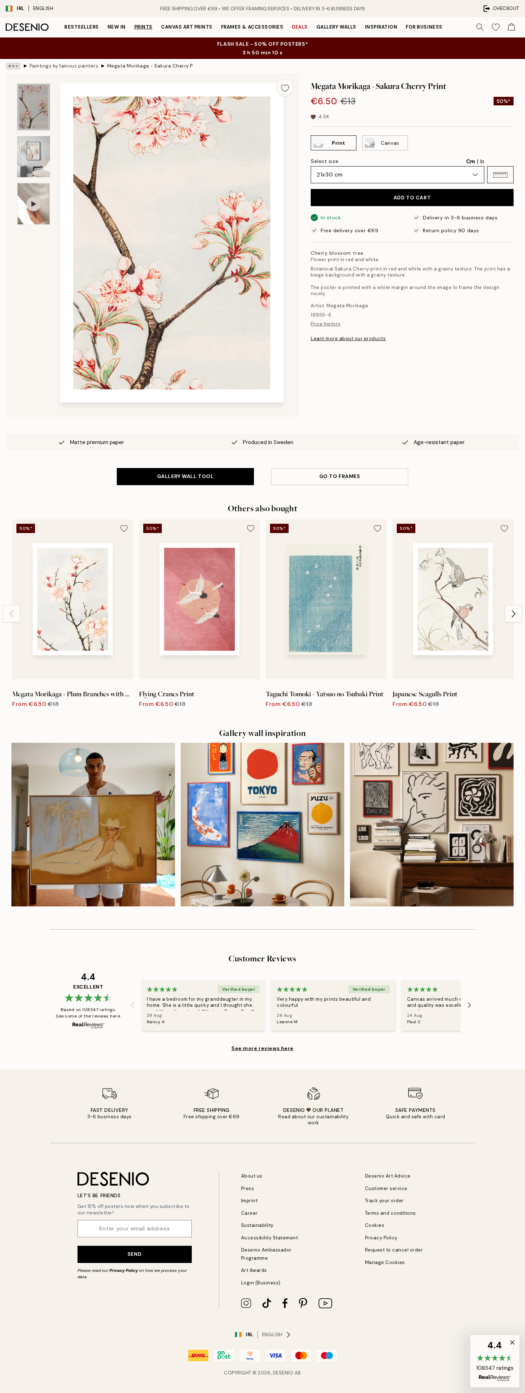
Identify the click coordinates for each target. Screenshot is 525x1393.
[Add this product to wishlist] (285, 87)
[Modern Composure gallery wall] (432, 824)
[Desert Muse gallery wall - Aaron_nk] (93, 824)
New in (117, 27)
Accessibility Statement (269, 1238)
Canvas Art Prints (186, 27)
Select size (324, 161)
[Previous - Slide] (11, 613)
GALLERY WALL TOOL (185, 476)
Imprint (249, 1201)
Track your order (384, 1201)
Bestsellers (81, 27)
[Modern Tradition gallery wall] (262, 824)
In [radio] (482, 161)
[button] (500, 174)
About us (251, 1176)
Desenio (283, 1373)
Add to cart (412, 197)
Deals (300, 27)
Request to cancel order (394, 1250)
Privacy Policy (123, 1270)
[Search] (480, 27)
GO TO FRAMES (339, 476)
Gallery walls (336, 27)
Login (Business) (261, 1283)
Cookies (375, 1225)
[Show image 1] (33, 107)
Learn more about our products (348, 338)
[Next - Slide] (513, 613)
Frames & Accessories (252, 27)
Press (247, 1188)
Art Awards (254, 1270)
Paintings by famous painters (64, 66)
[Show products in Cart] (511, 27)
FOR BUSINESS (424, 27)
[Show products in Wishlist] (496, 27)
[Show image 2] (33, 156)
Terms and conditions (390, 1213)
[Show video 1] (33, 204)
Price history (326, 324)
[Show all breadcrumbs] (13, 66)
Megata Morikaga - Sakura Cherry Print (150, 66)
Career (249, 1213)
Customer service (386, 1188)
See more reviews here (262, 1048)
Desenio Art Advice (388, 1176)
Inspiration (381, 27)
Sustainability (257, 1225)
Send (134, 1254)
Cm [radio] (470, 161)
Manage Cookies (385, 1262)
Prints (143, 27)
